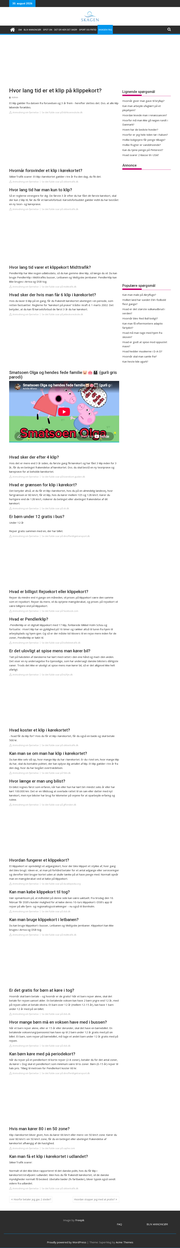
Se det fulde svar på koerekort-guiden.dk (63, 476)
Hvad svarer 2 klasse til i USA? (140, 155)
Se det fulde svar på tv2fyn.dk (57, 674)
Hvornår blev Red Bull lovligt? (140, 318)
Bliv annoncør (32, 29)
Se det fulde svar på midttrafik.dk (59, 286)
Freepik (79, 1220)
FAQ (119, 1224)
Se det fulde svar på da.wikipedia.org (61, 883)
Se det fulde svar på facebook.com (60, 611)
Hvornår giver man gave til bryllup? (143, 101)
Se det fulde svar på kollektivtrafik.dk (61, 642)
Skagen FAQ (105, 29)
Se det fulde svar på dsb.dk (56, 911)
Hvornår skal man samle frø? (139, 356)
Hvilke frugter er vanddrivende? (141, 145)
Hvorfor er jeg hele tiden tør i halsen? (145, 134)
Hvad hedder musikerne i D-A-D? (142, 351)
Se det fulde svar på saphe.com (58, 1148)
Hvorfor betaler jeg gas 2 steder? (32, 1199)
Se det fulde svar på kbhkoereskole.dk (62, 112)
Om (20, 29)
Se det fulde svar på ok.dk (55, 508)
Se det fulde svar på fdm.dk (56, 772)
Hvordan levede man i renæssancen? (144, 115)
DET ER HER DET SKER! (65, 29)
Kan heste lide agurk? (135, 361)
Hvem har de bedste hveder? (140, 129)
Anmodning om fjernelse (25, 112)
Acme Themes (124, 1242)
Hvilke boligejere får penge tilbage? (143, 139)
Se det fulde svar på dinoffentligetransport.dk (66, 536)
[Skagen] (12, 29)
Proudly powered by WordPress (66, 1242)
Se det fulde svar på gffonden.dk (59, 804)
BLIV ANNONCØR (157, 1224)
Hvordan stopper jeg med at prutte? (94, 1199)
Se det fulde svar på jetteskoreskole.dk (62, 314)
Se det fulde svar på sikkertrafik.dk (60, 181)
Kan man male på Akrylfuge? (139, 294)
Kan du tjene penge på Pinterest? (142, 150)
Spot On (47, 29)
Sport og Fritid (88, 29)
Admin (15, 97)
